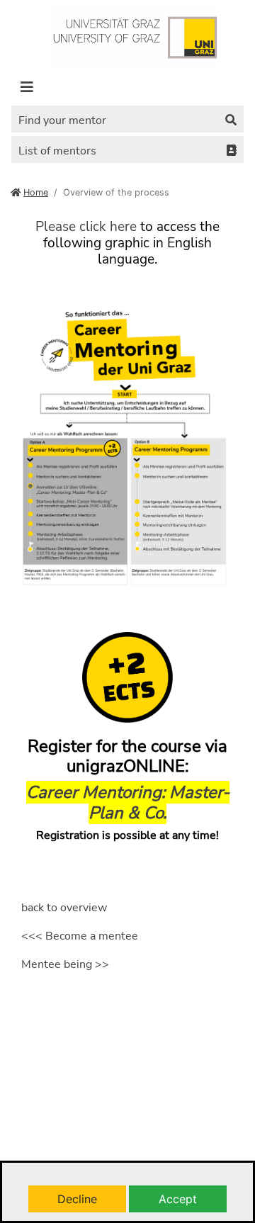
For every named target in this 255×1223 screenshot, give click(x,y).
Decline (77, 1199)
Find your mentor (62, 120)
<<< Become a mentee (79, 936)
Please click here (86, 227)
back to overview (64, 907)
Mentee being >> (65, 964)
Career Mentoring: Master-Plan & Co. (128, 802)
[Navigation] (26, 87)
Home (35, 192)
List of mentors (57, 151)
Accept (178, 1199)
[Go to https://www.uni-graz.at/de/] (133, 36)
